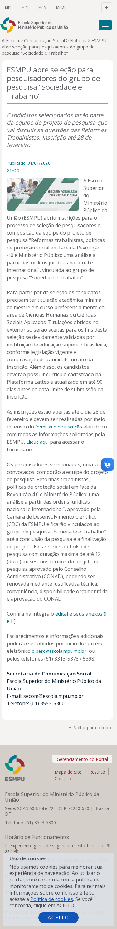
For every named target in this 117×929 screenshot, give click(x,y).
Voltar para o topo (92, 727)
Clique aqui (37, 442)
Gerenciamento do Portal (82, 759)
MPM (42, 7)
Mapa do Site (68, 772)
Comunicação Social (44, 40)
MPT (25, 7)
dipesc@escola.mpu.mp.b (58, 651)
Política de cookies (51, 899)
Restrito (97, 772)
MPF (8, 7)
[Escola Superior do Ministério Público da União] (37, 25)
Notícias (78, 40)
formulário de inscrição (58, 427)
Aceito (58, 917)
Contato (63, 778)
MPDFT (62, 7)
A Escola (10, 40)
